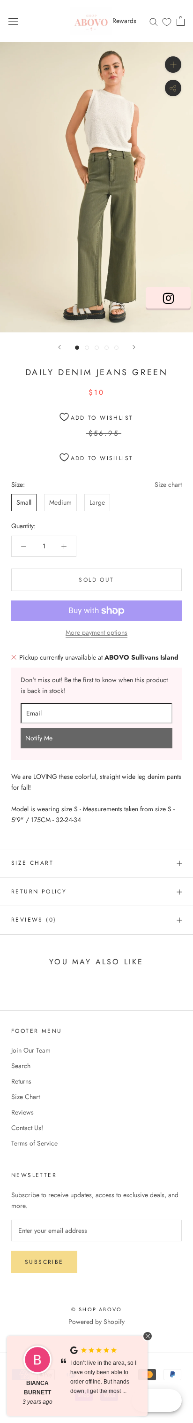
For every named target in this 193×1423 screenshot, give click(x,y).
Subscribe (44, 1262)
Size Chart (32, 863)
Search (20, 1065)
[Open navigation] (13, 21)
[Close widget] (147, 1336)
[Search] (153, 21)
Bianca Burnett (37, 1388)
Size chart (168, 484)
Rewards (124, 20)
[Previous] (59, 347)
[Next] (134, 347)
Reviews (22, 1112)
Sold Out (96, 580)
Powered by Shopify (96, 1321)
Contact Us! (27, 1127)
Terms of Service (34, 1143)
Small (23, 502)
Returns (21, 1081)
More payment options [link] (96, 632)
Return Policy (39, 891)
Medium (60, 502)
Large (97, 502)
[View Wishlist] (167, 21)
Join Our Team (31, 1050)
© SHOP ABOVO (96, 1309)
